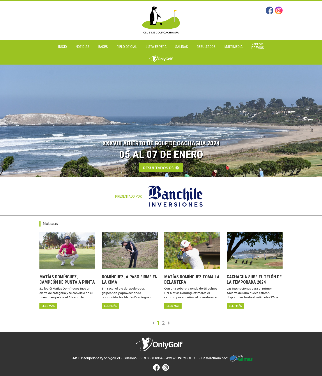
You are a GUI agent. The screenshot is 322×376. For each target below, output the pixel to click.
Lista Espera (156, 46)
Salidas (181, 46)
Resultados (206, 46)
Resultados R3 (158, 168)
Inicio (62, 46)
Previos (257, 46)
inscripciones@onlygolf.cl (100, 358)
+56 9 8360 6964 (150, 358)
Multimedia (233, 46)
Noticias (82, 46)
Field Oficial (127, 46)
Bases (103, 46)
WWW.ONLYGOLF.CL (182, 358)
